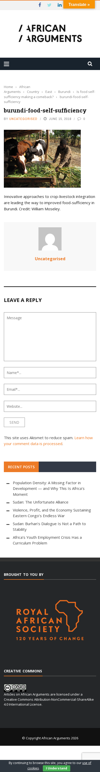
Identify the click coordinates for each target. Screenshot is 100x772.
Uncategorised (23, 119)
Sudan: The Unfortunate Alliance (40, 502)
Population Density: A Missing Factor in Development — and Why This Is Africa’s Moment (49, 488)
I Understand (56, 768)
